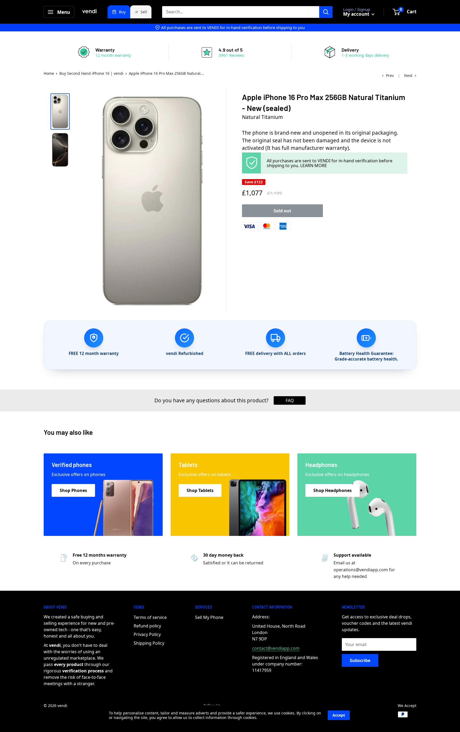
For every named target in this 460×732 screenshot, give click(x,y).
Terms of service (150, 617)
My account (356, 14)
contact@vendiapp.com (275, 648)
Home (49, 73)
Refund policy (147, 626)
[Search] (325, 12)
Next (408, 75)
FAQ (290, 400)
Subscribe (360, 660)
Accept (338, 715)
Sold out (282, 211)
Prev (390, 75)
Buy (122, 11)
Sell (144, 11)
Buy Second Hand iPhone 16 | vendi (91, 73)
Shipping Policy (149, 643)
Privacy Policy (147, 634)
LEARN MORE (313, 165)
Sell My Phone (209, 617)
